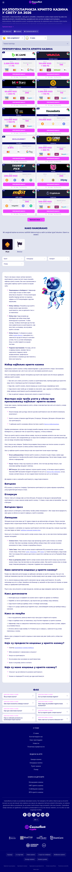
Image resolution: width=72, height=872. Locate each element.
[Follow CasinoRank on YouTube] (38, 816)
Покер (35, 771)
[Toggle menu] (3, 2)
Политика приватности (35, 748)
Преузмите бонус (18, 74)
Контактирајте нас (35, 738)
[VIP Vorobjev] (41, 839)
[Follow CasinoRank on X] (33, 816)
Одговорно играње (22, 867)
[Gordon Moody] (32, 847)
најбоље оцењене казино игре (30, 530)
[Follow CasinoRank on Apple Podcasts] (47, 816)
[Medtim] (26, 839)
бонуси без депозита (53, 471)
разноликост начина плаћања (24, 647)
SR (35, 821)
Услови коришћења (50, 867)
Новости (36, 745)
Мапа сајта (35, 871)
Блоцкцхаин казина (35, 784)
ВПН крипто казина (35, 794)
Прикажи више (35, 219)
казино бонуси (17, 335)
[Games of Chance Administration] (12, 839)
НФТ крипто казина (35, 787)
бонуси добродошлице (51, 424)
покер (42, 551)
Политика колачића (63, 867)
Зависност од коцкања (9, 867)
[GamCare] (56, 839)
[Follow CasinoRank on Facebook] (24, 816)
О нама (35, 735)
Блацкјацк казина (35, 764)
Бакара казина (35, 761)
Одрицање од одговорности (36, 867)
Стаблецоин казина (35, 791)
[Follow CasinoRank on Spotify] (42, 816)
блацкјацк (33, 551)
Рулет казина (35, 768)
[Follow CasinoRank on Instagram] (29, 816)
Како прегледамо (35, 742)
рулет (27, 551)
